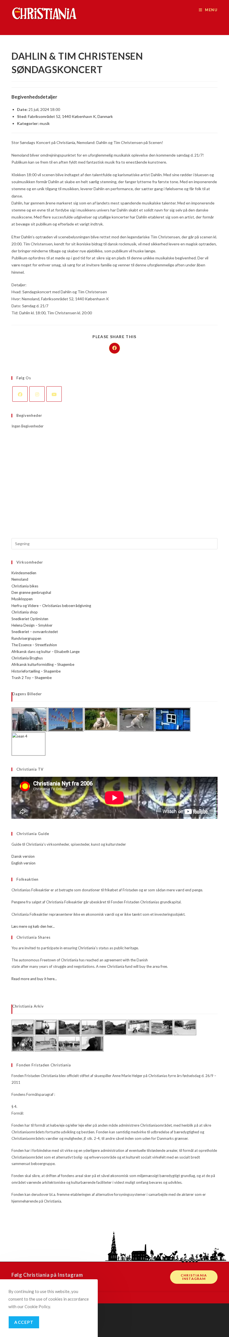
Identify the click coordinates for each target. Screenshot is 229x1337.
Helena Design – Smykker (32, 625)
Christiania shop (24, 612)
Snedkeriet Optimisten (29, 619)
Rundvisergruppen (26, 638)
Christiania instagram (194, 1277)
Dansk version (23, 856)
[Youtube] (54, 394)
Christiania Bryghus (27, 658)
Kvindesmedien (23, 573)
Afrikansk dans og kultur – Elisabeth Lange (45, 651)
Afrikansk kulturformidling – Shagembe (42, 664)
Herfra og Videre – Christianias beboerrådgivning (51, 605)
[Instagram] (37, 394)
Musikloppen (22, 599)
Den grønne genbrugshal (31, 592)
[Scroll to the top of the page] (222, 1297)
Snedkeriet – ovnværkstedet (34, 631)
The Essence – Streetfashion (34, 645)
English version (23, 863)
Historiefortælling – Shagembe (36, 671)
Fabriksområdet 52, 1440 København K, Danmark (70, 116)
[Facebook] (20, 394)
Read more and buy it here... (34, 978)
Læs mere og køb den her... (33, 926)
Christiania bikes (24, 586)
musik (45, 123)
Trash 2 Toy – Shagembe (31, 677)
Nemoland (19, 579)
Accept (24, 1322)
